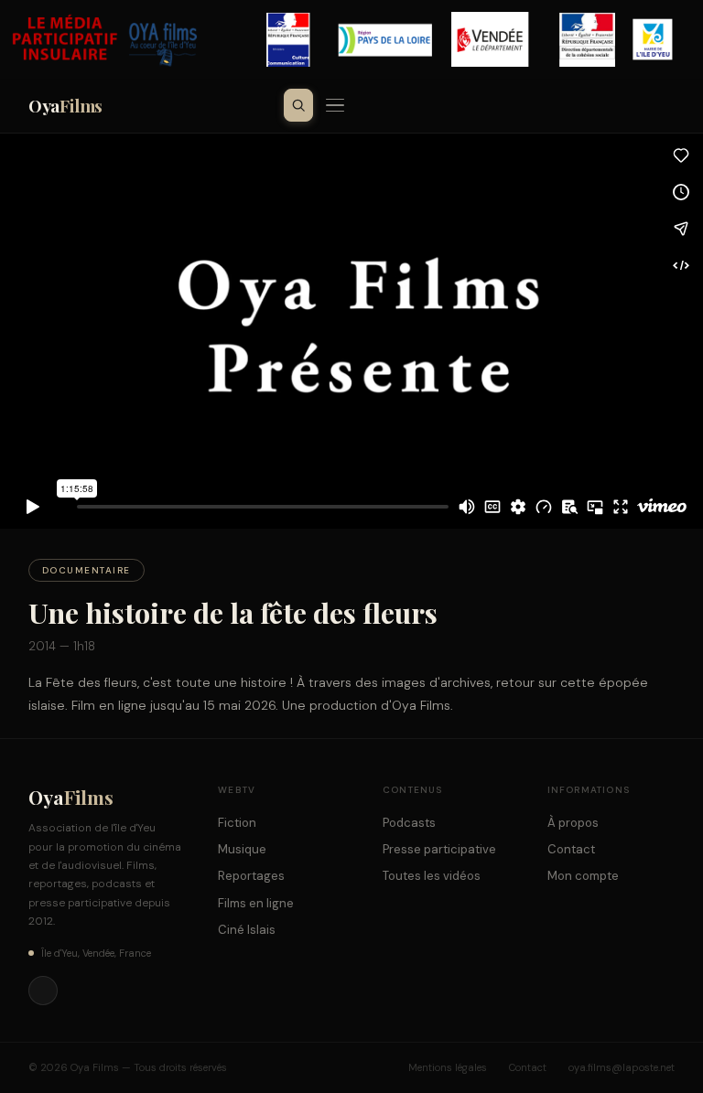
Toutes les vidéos (432, 876)
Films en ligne (256, 903)
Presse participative (439, 849)
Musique (242, 849)
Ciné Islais (247, 930)
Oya (65, 105)
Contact (571, 849)
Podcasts (409, 822)
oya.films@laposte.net (621, 1067)
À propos (573, 822)
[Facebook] (43, 990)
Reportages (251, 876)
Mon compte (583, 876)
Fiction (237, 822)
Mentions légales (447, 1067)
